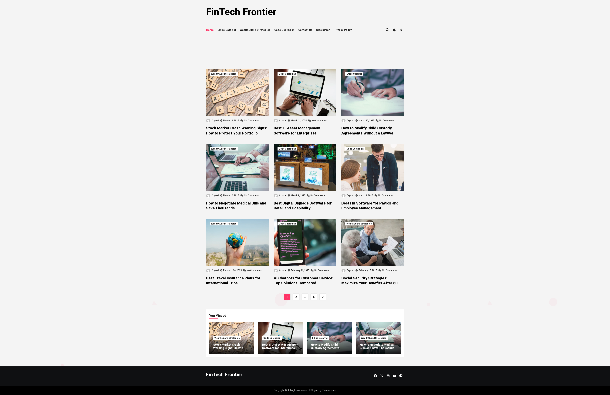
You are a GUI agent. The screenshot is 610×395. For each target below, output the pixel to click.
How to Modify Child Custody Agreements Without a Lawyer (325, 348)
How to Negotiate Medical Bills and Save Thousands (377, 346)
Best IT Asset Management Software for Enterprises (280, 346)
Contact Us (305, 29)
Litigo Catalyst (226, 29)
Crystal (215, 120)
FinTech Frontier (241, 11)
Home (210, 29)
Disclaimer (323, 29)
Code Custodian (284, 29)
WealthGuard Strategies (255, 29)
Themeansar (329, 390)
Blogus (314, 390)
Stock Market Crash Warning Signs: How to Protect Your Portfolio (228, 348)
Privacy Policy (343, 29)
